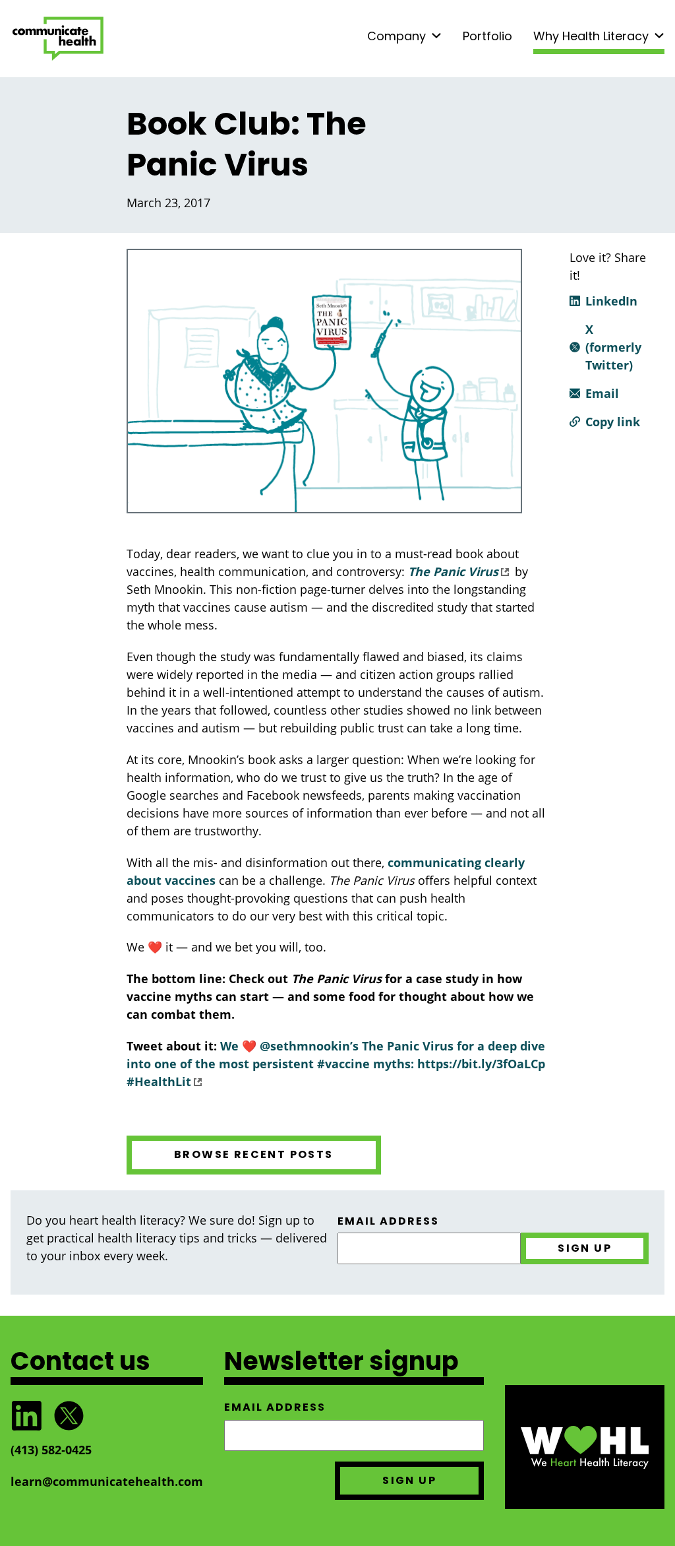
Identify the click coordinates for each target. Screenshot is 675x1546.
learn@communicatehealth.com (107, 1481)
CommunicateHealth (58, 39)
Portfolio (487, 36)
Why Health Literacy (591, 36)
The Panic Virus (453, 571)
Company (396, 36)
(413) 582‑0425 (51, 1450)
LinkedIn (611, 301)
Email (602, 393)
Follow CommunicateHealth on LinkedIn (26, 1416)
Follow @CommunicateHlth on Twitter (68, 1416)
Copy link (612, 422)
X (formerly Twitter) (613, 347)
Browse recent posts (254, 1154)
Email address (388, 1221)
